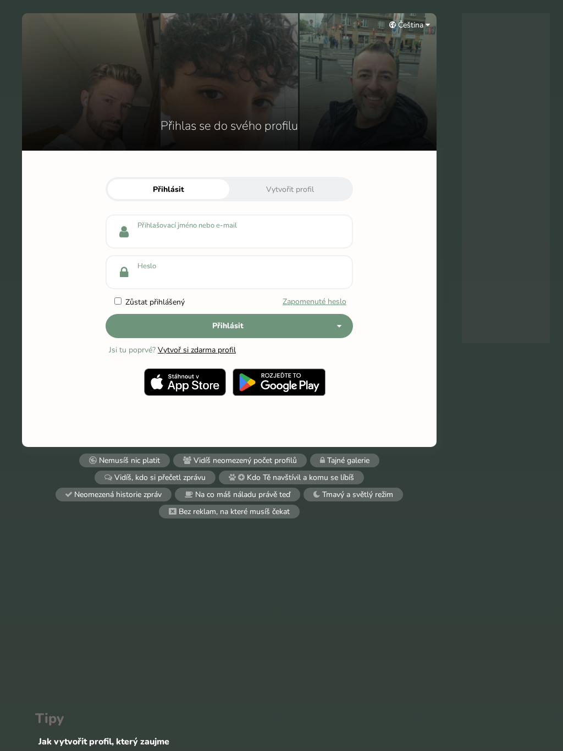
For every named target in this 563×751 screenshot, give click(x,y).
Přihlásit (168, 189)
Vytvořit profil (290, 189)
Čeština (411, 25)
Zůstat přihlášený (154, 302)
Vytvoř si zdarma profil (197, 350)
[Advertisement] (506, 178)
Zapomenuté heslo (314, 301)
